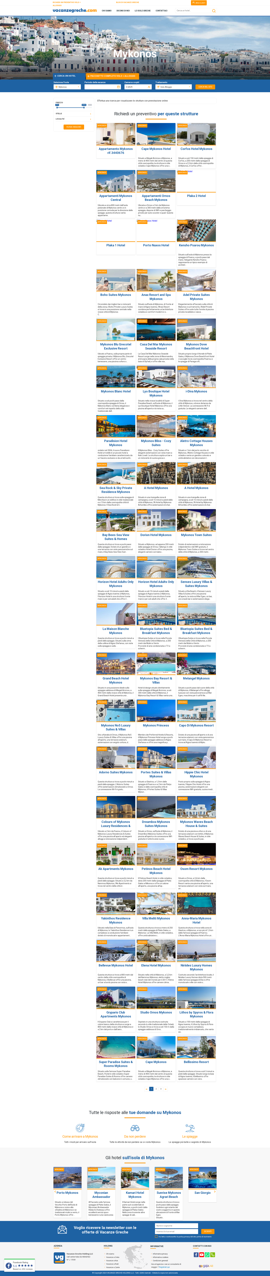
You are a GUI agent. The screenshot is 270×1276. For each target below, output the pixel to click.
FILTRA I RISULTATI (74, 127)
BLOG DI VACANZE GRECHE (127, 2)
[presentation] (55, 1191)
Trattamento (161, 82)
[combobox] (67, 86)
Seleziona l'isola (61, 82)
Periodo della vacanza (95, 82)
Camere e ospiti (131, 82)
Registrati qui (164, 1267)
